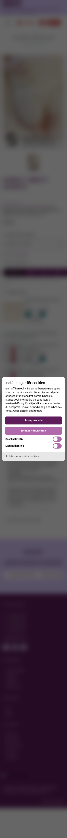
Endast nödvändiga (33, 430)
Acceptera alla (34, 420)
